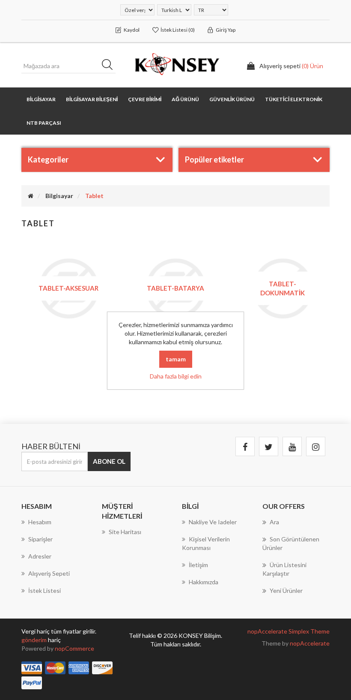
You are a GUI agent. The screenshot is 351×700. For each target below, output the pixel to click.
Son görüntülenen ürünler (290, 543)
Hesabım (39, 522)
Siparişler (40, 539)
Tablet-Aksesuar (68, 288)
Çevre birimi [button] (144, 99)
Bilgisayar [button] (41, 99)
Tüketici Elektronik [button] (293, 99)
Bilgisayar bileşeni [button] (92, 99)
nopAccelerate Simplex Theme (288, 631)
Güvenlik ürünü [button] (232, 99)
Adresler (39, 556)
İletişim (198, 564)
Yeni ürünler (286, 590)
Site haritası (125, 531)
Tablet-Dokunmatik (282, 287)
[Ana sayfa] (30, 195)
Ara (110, 66)
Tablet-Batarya (175, 288)
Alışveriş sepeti (49, 573)
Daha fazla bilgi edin (176, 376)
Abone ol (109, 461)
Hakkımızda (203, 582)
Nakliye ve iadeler (213, 522)
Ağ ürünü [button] (185, 99)
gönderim (34, 639)
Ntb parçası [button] (44, 123)
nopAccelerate (310, 643)
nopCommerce (74, 648)
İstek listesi (44, 590)
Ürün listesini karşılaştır (284, 569)
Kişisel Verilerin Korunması (206, 543)
